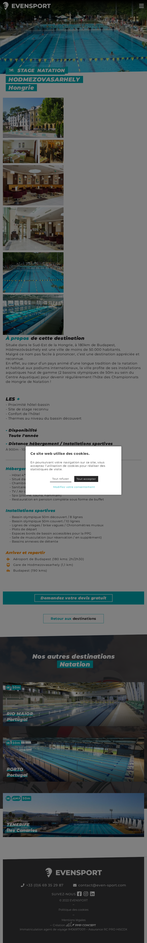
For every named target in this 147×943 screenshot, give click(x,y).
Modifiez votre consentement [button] (74, 486)
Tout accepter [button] (86, 478)
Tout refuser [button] (60, 478)
